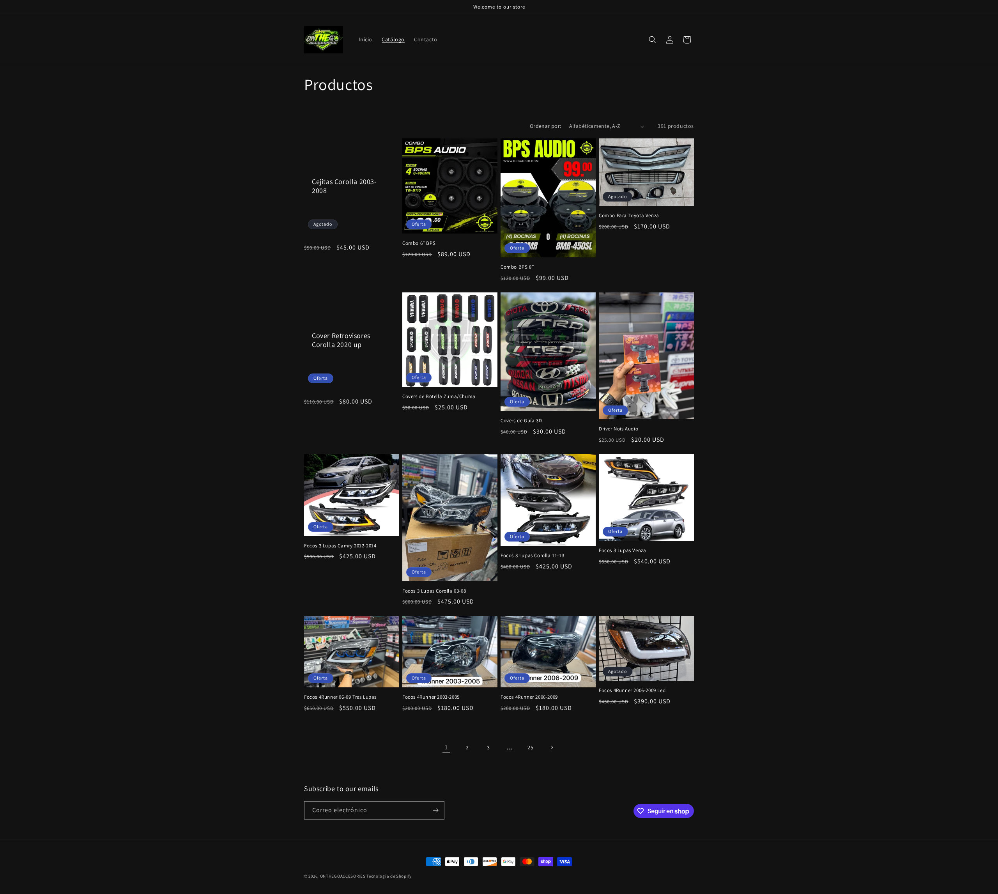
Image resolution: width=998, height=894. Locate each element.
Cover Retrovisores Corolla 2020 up (341, 340)
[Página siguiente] (551, 747)
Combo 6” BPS (418, 243)
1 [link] (446, 747)
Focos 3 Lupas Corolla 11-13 (532, 555)
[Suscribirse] (435, 810)
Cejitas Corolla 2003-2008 (344, 186)
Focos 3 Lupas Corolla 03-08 (434, 591)
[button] (652, 39)
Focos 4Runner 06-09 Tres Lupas (340, 697)
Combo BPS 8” (517, 267)
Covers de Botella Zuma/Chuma (439, 396)
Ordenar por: (545, 125)
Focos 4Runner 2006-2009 (529, 697)
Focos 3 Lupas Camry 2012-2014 (340, 546)
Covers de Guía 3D (521, 421)
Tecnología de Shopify (389, 876)
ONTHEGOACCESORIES (343, 876)
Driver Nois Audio (618, 429)
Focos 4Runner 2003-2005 (431, 697)
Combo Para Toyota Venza (629, 215)
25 (530, 747)
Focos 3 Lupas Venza (622, 550)
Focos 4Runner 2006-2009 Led (632, 690)
